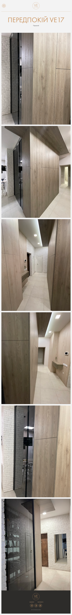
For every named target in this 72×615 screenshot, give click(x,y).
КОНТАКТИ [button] (40, 602)
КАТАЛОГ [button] (32, 602)
